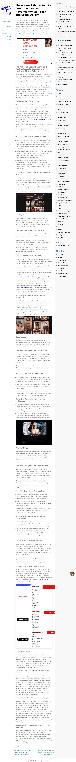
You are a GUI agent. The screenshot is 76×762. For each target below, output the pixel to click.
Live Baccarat (62, 171)
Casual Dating (62, 128)
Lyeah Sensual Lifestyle (6, 11)
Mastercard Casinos (64, 181)
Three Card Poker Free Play (66, 12)
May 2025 (61, 271)
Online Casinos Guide (64, 57)
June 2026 (61, 257)
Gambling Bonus (63, 84)
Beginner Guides (63, 104)
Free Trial (50, 587)
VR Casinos (61, 243)
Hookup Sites (6, 30)
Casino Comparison (64, 115)
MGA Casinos (62, 184)
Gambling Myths (63, 144)
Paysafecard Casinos (64, 203)
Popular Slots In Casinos (65, 72)
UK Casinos (61, 237)
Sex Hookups (61, 227)
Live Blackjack (62, 173)
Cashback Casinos (63, 112)
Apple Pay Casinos (63, 99)
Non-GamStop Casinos (65, 200)
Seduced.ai (36, 611)
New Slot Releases (63, 195)
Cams (9, 40)
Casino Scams (62, 123)
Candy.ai (35, 586)
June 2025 (61, 268)
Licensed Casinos (63, 165)
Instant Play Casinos (64, 160)
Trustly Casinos (62, 235)
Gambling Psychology (64, 147)
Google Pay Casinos (64, 150)
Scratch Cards (62, 219)
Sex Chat (60, 224)
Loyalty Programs (63, 179)
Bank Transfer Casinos (65, 102)
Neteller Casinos (63, 189)
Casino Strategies (63, 126)
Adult (59, 94)
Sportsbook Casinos (64, 232)
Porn (9, 43)
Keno (59, 163)
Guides (60, 152)
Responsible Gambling (65, 216)
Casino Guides (62, 118)
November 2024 (63, 273)
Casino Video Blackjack (65, 19)
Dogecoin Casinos (63, 136)
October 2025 (62, 263)
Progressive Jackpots (64, 211)
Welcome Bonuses (63, 245)
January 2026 (62, 260)
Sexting (8, 36)
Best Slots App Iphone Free (66, 60)
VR (10, 46)
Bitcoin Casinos (62, 107)
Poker (59, 205)
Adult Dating (6, 33)
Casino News (61, 120)
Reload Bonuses (62, 213)
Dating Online (62, 134)
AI (10, 49)
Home (9, 27)
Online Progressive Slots (65, 45)
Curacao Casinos (63, 131)
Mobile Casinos (62, 187)
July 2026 (60, 255)
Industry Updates (63, 157)
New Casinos (61, 192)
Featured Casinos (63, 142)
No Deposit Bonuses (64, 197)
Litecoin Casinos (63, 168)
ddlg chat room (40, 119)
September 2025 (63, 265)
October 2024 (62, 276)
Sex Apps (60, 221)
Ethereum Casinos (63, 139)
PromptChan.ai (37, 632)
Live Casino (61, 176)
